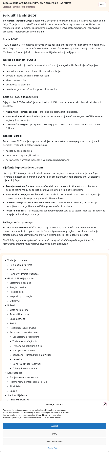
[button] (104, 404)
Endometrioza (17, 318)
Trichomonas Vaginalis (24, 341)
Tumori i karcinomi (20, 314)
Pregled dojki (17, 291)
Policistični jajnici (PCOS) (23, 327)
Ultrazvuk (15, 300)
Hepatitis (17, 359)
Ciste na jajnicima (19, 309)
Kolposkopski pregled (21, 296)
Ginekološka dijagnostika (20, 278)
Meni (102, 5)
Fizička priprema (19, 269)
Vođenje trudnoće (17, 260)
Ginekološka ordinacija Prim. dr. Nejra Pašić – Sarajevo (37, 3)
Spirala (13, 390)
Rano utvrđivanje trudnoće (24, 273)
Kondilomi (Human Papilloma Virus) (31, 354)
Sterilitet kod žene (19, 399)
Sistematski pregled (20, 282)
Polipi (13, 323)
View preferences (54, 441)
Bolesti (11, 305)
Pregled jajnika (18, 287)
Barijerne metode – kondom (25, 377)
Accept (54, 426)
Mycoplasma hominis (23, 350)
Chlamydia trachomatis (24, 368)
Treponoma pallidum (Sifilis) (27, 345)
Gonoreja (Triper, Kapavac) (26, 363)
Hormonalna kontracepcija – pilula (28, 381)
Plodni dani (16, 386)
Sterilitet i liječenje (17, 395)
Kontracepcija (14, 372)
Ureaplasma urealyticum (25, 336)
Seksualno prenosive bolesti (25, 332)
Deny (54, 433)
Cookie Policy (53, 448)
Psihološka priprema (21, 264)
